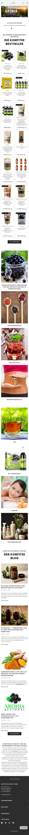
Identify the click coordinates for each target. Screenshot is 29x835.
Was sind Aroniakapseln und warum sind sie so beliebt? (13, 587)
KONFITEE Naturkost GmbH (21, 117)
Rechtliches (4, 807)
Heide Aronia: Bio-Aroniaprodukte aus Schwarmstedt (10, 716)
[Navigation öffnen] (2, 3)
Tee (14, 442)
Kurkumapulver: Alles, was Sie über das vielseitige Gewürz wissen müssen (14, 673)
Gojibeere (23, 763)
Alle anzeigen (14, 242)
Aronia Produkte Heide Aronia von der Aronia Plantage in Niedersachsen (14, 287)
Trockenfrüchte (14, 326)
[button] (11, 28)
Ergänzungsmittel (14, 399)
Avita (22, 144)
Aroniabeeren (15, 751)
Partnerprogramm (6, 800)
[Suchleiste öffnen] (23, 3)
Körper (15, 510)
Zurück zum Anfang (14, 779)
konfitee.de (7, 90)
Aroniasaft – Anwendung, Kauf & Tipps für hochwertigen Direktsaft (14, 630)
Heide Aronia (7, 63)
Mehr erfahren (4, 600)
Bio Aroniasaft (14, 473)
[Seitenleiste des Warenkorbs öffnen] (27, 3)
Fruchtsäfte (14, 362)
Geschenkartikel (14, 542)
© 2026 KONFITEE (14, 831)
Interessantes (5, 813)
